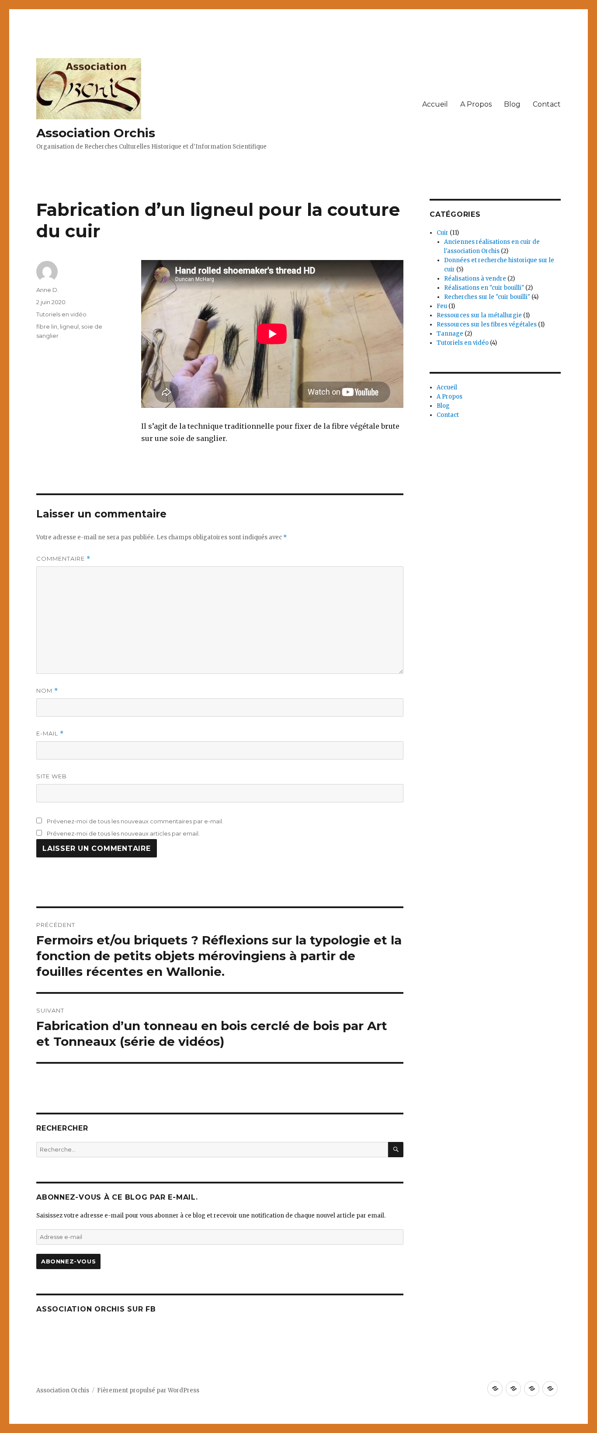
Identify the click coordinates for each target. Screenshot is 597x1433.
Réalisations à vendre (475, 278)
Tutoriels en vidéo (61, 314)
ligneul (69, 326)
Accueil (435, 104)
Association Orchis (95, 132)
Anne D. (47, 289)
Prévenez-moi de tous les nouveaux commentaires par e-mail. (135, 821)
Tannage (450, 333)
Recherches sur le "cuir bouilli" (487, 297)
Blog (512, 104)
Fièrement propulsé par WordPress (148, 1390)
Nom (47, 690)
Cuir (442, 232)
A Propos (476, 104)
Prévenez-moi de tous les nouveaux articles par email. (123, 833)
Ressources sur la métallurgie (479, 315)
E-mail (50, 733)
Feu (442, 306)
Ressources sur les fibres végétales (487, 324)
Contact (547, 104)
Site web (51, 776)
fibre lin (46, 326)
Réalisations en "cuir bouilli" (484, 287)
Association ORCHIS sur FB (96, 1309)
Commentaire (63, 558)
